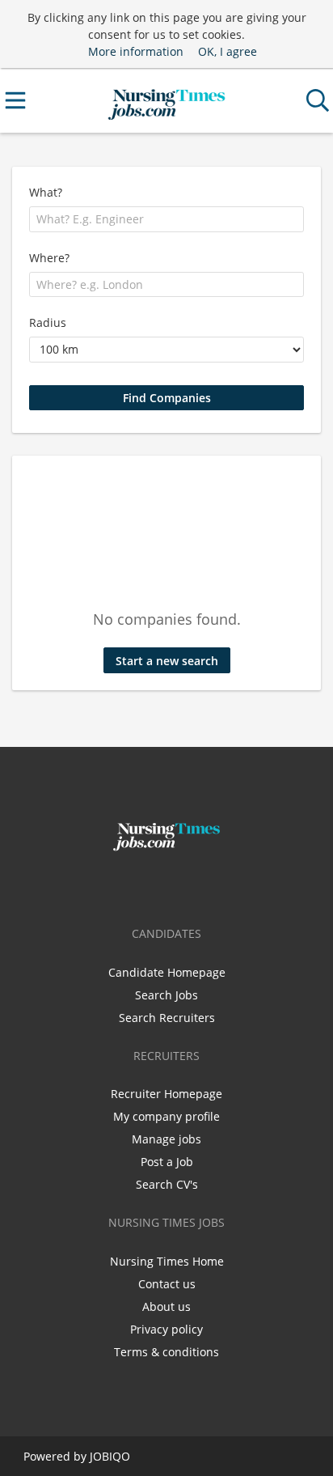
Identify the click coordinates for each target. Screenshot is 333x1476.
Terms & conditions (166, 1351)
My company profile (166, 1116)
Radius (47, 322)
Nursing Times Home (167, 1261)
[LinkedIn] (193, 885)
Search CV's (167, 1184)
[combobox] (166, 219)
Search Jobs (166, 995)
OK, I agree (227, 51)
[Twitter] (169, 885)
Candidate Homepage (167, 972)
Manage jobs (166, 1139)
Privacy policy (166, 1329)
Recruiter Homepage (166, 1093)
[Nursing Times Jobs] (166, 100)
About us (166, 1306)
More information (135, 51)
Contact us (167, 1284)
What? (45, 192)
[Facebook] (142, 885)
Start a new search (167, 660)
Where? (49, 257)
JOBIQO (110, 1456)
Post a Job (167, 1161)
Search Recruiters (167, 1017)
